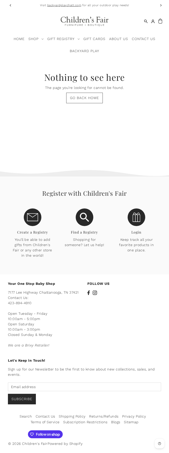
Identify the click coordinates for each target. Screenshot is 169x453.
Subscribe (21, 399)
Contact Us (45, 416)
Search (26, 416)
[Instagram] (95, 292)
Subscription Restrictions (85, 422)
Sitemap (131, 422)
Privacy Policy (134, 416)
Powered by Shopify (65, 444)
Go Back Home (84, 98)
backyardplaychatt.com (64, 5)
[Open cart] (160, 21)
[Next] (160, 5)
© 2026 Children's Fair (27, 444)
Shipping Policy (72, 416)
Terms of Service (45, 422)
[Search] (145, 21)
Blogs (115, 422)
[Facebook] (88, 292)
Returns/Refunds (104, 416)
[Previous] (10, 5)
